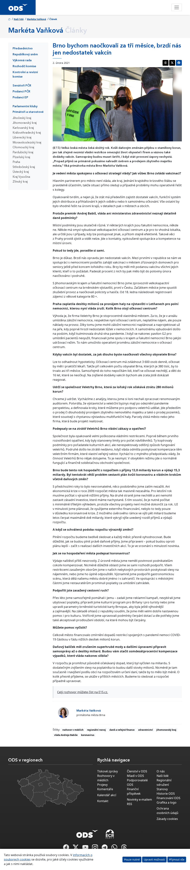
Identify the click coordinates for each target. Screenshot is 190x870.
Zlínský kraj (20, 181)
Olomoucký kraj (23, 147)
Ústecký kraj (21, 172)
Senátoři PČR (22, 85)
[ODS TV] (85, 848)
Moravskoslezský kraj (27, 142)
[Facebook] (66, 848)
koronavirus (87, 735)
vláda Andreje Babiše (66, 735)
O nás (161, 771)
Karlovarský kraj (23, 128)
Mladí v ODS (135, 776)
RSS (129, 804)
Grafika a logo (166, 802)
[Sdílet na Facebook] (179, 63)
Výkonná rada (22, 60)
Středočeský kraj (24, 167)
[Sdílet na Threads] (165, 63)
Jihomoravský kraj (25, 123)
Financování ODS (168, 798)
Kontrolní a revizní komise (25, 74)
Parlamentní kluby (25, 106)
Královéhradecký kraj (27, 132)
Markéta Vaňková (36, 19)
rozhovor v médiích (72, 729)
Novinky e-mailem (139, 799)
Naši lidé (19, 19)
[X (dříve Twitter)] (76, 848)
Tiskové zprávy (107, 771)
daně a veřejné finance (122, 729)
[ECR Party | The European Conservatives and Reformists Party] (110, 834)
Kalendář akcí (106, 795)
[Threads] (124, 848)
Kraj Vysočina (21, 177)
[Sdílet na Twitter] (172, 63)
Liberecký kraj (22, 137)
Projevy (102, 785)
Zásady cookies (167, 819)
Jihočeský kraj (22, 118)
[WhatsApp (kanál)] (114, 848)
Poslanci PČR (21, 91)
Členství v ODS (137, 771)
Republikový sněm (25, 54)
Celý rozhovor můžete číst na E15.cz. (82, 692)
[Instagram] (95, 848)
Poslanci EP (20, 97)
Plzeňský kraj (21, 157)
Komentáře (105, 789)
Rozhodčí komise (24, 66)
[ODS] (87, 832)
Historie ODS (166, 794)
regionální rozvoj (96, 729)
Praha (16, 162)
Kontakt (102, 801)
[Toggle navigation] (176, 7)
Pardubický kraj (23, 152)
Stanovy (162, 789)
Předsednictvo (23, 48)
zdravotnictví (145, 729)
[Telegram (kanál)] (105, 848)
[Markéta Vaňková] (63, 712)
